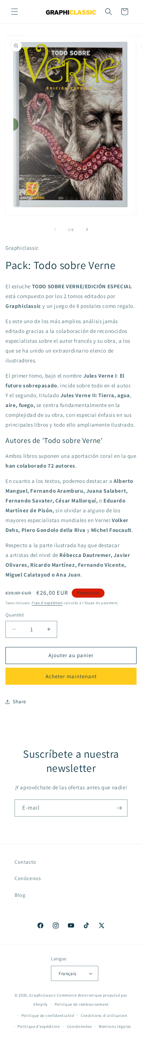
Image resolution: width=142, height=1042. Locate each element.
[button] (15, 12)
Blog (20, 895)
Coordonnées (79, 1026)
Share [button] (19, 701)
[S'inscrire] (119, 808)
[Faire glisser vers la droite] (87, 229)
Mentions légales (115, 1026)
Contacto (25, 862)
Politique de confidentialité (47, 1015)
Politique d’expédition (38, 1026)
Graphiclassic (42, 995)
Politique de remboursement (82, 1004)
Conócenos (28, 878)
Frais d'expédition (47, 603)
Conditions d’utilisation (104, 1015)
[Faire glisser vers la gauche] (55, 229)
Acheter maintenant (71, 676)
